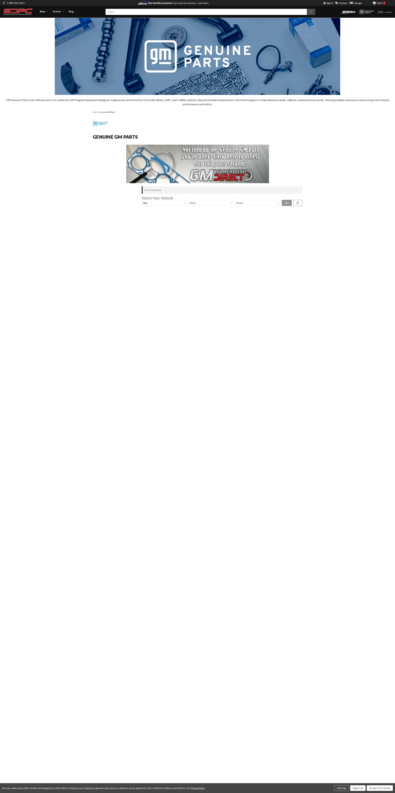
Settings (341, 788)
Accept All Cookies (379, 788)
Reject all (358, 788)
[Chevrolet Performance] (385, 11)
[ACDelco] (348, 11)
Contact (343, 3)
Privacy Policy (197, 788)
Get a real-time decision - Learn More (178, 3)
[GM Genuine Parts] (367, 11)
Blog (71, 11)
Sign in (329, 3)
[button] (356, 3)
